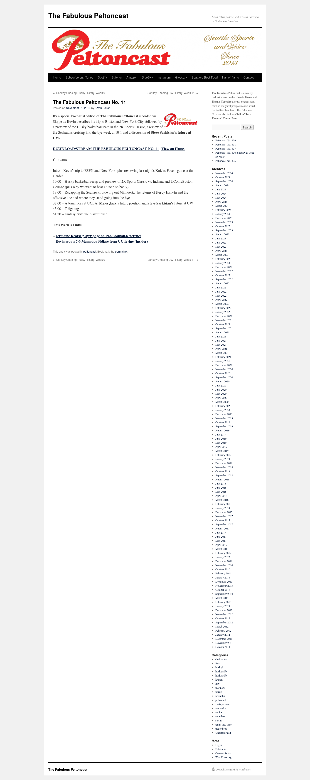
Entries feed (221, 749)
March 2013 (222, 598)
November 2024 (224, 173)
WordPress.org (223, 757)
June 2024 (220, 193)
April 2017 (221, 544)
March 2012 (222, 626)
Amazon (131, 77)
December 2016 (223, 561)
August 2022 (222, 283)
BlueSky (147, 77)
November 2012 (224, 614)
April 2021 (221, 348)
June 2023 (220, 242)
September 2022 (224, 279)
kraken (219, 679)
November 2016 (224, 565)
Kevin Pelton (103, 108)
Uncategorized (223, 732)
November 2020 (224, 369)
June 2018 (220, 487)
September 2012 (224, 622)
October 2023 (222, 226)
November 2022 (224, 271)
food (217, 663)
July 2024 (220, 189)
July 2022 (220, 287)
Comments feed (223, 753)
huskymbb (221, 671)
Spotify (102, 77)
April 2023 (221, 250)
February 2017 (223, 553)
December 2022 (223, 267)
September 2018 (224, 475)
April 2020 (221, 397)
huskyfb (219, 667)
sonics (218, 712)
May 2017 (220, 540)
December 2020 (223, 365)
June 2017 (220, 536)
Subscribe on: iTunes (79, 77)
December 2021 (223, 316)
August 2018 (222, 479)
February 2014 (223, 573)
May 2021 (220, 344)
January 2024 (222, 214)
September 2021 (224, 328)
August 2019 (222, 430)
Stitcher (117, 77)
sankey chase (222, 704)
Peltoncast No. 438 (225, 144)
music (218, 692)
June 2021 (220, 340)
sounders (220, 716)
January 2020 (222, 410)
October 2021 (222, 324)
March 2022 (222, 303)
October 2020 (222, 373)
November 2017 (224, 516)
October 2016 (222, 569)
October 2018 (222, 471)
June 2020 (220, 389)
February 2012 (223, 630)
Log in (218, 745)
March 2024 (222, 205)
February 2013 (223, 602)
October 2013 (222, 589)
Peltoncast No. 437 (225, 148)
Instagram (164, 77)
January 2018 (222, 508)
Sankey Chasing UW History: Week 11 (173, 93)
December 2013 (223, 581)
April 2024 (221, 201)
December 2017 (223, 512)
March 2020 (222, 402)
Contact (249, 77)
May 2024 (220, 197)
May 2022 (220, 295)
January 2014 (222, 577)
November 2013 (224, 585)
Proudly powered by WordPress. (233, 769)
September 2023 (224, 230)
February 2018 (223, 504)
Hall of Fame (230, 77)
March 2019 (222, 451)
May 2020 (220, 393)
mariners (220, 687)
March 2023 (222, 254)
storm (218, 720)
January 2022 (222, 312)
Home (57, 77)
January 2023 (222, 263)
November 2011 (224, 643)
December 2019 (223, 414)
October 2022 (222, 275)
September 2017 (224, 524)
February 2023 (223, 259)
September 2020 (224, 377)
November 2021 (224, 320)
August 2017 (222, 528)
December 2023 (223, 218)
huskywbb (221, 675)
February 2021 (223, 357)
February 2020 (223, 406)
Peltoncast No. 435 (225, 160)
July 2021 (220, 336)
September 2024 (224, 181)
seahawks (220, 708)
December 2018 (223, 463)
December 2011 (223, 638)
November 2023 (224, 222)
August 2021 (222, 332)
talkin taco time (223, 724)
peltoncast (89, 251)
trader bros (221, 728)
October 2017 (222, 520)
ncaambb (220, 696)
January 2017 (222, 557)
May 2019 (220, 442)
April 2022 (221, 299)
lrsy (217, 683)
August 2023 (222, 234)
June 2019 (220, 438)
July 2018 (220, 483)
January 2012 (222, 634)
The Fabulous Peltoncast (88, 15)
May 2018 (220, 491)
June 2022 (220, 291)
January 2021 (222, 361)
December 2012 (223, 610)
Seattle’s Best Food (205, 77)
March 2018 (222, 500)
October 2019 (222, 422)
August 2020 (222, 381)
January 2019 (222, 459)
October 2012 (222, 618)
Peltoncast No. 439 (225, 140)
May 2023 (220, 246)
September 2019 (224, 426)
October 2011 (222, 647)
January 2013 (222, 606)
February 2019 (223, 455)
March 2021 (222, 352)
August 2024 (222, 185)
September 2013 (224, 593)
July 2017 (220, 532)
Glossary (181, 77)
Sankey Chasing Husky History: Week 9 (79, 93)
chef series (221, 659)
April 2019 (221, 446)
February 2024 (223, 210)
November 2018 (224, 467)
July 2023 (220, 238)
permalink (121, 251)
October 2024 (222, 177)
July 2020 (220, 385)
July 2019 (220, 434)
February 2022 (223, 308)
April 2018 (221, 495)
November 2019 (224, 418)
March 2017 (222, 549)
